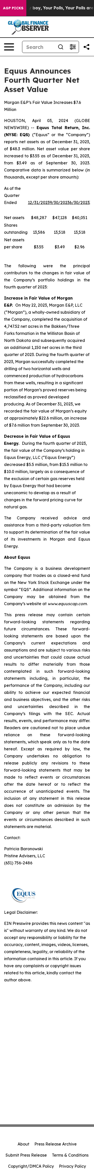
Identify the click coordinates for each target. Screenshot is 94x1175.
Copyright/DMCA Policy (31, 1166)
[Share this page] (86, 47)
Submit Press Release (26, 1155)
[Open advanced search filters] (73, 47)
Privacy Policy (72, 1166)
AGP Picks (13, 8)
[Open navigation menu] (9, 47)
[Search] (61, 47)
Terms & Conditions (70, 1155)
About (23, 1144)
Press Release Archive (55, 1144)
